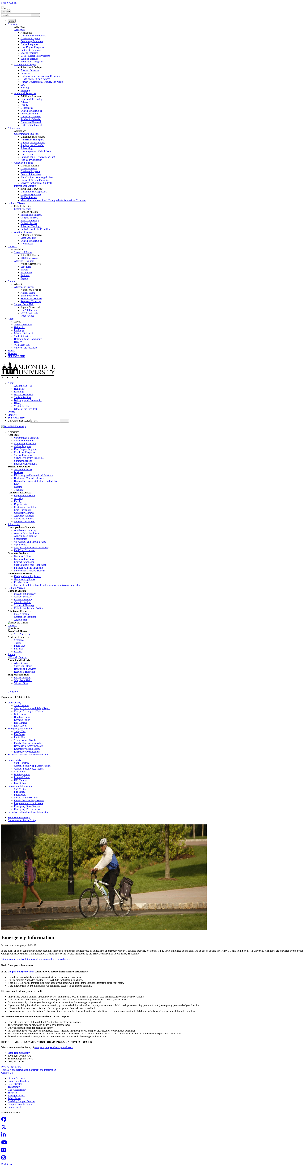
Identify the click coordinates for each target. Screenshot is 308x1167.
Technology (14, 1086)
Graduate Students (23, 162)
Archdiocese (27, 243)
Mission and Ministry (31, 214)
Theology (25, 90)
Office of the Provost (31, 125)
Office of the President (25, 347)
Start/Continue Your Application (37, 177)
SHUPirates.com (29, 258)
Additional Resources (25, 93)
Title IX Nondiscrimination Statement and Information (28, 1069)
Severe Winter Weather (25, 740)
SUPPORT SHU (16, 356)
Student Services (22, 336)
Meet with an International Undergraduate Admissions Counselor (53, 200)
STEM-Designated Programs (35, 55)
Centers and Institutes (31, 110)
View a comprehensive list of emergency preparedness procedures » (35, 959)
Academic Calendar (31, 119)
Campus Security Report (20, 1104)
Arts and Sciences (30, 70)
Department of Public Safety (22, 820)
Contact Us (7, 1072)
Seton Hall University (19, 817)
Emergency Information (20, 728)
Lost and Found (22, 719)
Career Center (15, 1084)
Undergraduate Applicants (34, 191)
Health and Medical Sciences (35, 79)
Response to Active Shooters (28, 746)
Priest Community (30, 220)
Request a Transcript (31, 301)
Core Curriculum (29, 113)
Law (23, 84)
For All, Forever (29, 310)
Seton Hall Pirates (23, 252)
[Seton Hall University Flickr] (4, 1151)
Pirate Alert (20, 737)
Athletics (12, 246)
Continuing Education (32, 41)
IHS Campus (20, 722)
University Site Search (19, 420)
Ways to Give (27, 315)
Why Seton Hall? (29, 313)
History (18, 341)
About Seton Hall (23, 324)
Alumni (11, 281)
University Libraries (31, 116)
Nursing (25, 87)
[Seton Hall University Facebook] (4, 1120)
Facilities (25, 275)
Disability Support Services (21, 1101)
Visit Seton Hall (22, 344)
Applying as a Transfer (32, 145)
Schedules (26, 266)
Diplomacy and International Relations (40, 76)
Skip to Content (9, 2)
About (11, 318)
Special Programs (29, 53)
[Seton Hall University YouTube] (5, 1143)
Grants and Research (31, 122)
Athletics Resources (24, 261)
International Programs (32, 61)
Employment (14, 1107)
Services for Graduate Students (36, 183)
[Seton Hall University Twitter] (4, 1128)
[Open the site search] (2, 6)
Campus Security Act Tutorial (29, 711)
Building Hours (22, 717)
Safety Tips (20, 731)
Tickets (24, 269)
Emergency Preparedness (27, 751)
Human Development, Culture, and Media (42, 81)
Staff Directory (21, 705)
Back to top (7, 1164)
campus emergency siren (21, 971)
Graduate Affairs (29, 168)
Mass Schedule (28, 237)
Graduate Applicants (31, 194)
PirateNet (12, 353)
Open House (27, 154)
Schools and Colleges (25, 64)
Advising (25, 102)
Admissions (14, 128)
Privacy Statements (11, 1067)
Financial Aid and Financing (35, 180)
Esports (24, 278)
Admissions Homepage (32, 139)
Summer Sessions (29, 58)
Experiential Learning (32, 99)
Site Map (12, 1092)
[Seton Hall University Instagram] (4, 1158)
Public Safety (14, 702)
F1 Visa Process (29, 197)
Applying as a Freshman (33, 142)
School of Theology (31, 226)
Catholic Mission (16, 203)
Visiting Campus (16, 1095)
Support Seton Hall (24, 304)
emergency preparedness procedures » (53, 1047)
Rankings (19, 330)
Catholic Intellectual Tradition (36, 229)
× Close (6, 11)
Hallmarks (19, 327)
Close (11, 21)
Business (25, 73)
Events (11, 350)
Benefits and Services (31, 298)
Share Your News (29, 295)
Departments (27, 107)
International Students (25, 185)
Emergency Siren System (27, 748)
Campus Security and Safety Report (32, 708)
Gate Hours (20, 714)
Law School (20, 725)
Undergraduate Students (26, 133)
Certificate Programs (31, 50)
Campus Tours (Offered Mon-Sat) (38, 157)
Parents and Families (18, 1081)
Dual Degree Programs (32, 47)
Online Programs (29, 44)
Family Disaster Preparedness (29, 743)
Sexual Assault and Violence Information (28, 754)
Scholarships (27, 148)
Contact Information (31, 174)
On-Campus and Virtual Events (36, 151)
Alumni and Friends (24, 287)
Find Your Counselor (31, 159)
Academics (13, 24)
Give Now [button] (13, 691)
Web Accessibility (17, 1089)
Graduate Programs (30, 38)
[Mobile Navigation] (8, 9)
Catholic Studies (29, 223)
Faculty (24, 105)
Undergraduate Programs (33, 35)
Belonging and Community (28, 339)
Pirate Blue (26, 272)
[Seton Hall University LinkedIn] (4, 1135)
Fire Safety (19, 734)
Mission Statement (23, 333)
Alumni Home (28, 292)
